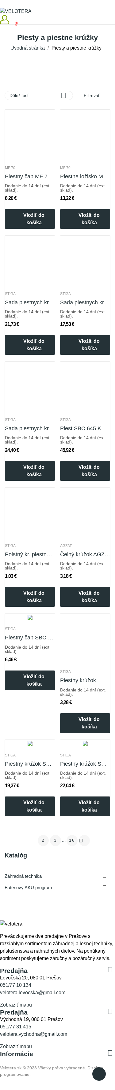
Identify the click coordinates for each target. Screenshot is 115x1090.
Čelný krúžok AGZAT (85, 554)
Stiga (10, 294)
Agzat (66, 546)
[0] (11, 20)
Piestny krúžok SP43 (30, 764)
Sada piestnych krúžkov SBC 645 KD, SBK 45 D (85, 302)
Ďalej (81, 840)
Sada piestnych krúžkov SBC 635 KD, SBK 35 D (30, 302)
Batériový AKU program (28, 887)
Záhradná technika (23, 876)
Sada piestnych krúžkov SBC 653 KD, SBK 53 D (30, 428)
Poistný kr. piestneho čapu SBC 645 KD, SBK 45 (30, 554)
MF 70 (10, 168)
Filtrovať (91, 95)
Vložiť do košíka (33, 219)
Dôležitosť (38, 95)
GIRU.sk (40, 1074)
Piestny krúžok (78, 680)
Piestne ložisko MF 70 (85, 176)
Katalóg (16, 855)
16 (72, 840)
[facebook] (2, 964)
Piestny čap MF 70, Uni (30, 176)
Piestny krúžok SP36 (85, 764)
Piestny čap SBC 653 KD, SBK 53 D (30, 637)
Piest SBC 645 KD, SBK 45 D (85, 428)
